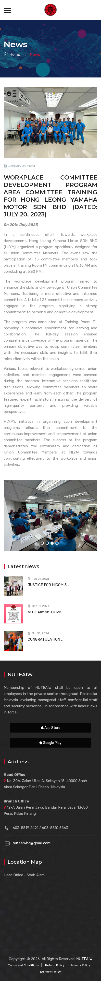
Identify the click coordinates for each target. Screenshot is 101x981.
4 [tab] (57, 543)
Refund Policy (54, 965)
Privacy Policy (80, 965)
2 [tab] (47, 543)
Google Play (52, 743)
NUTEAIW (84, 959)
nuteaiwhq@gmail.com (31, 843)
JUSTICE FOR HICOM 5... (48, 585)
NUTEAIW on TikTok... (45, 612)
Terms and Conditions (23, 965)
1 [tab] (42, 543)
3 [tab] (52, 543)
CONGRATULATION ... (45, 639)
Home (14, 54)
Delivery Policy (50, 971)
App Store (52, 728)
